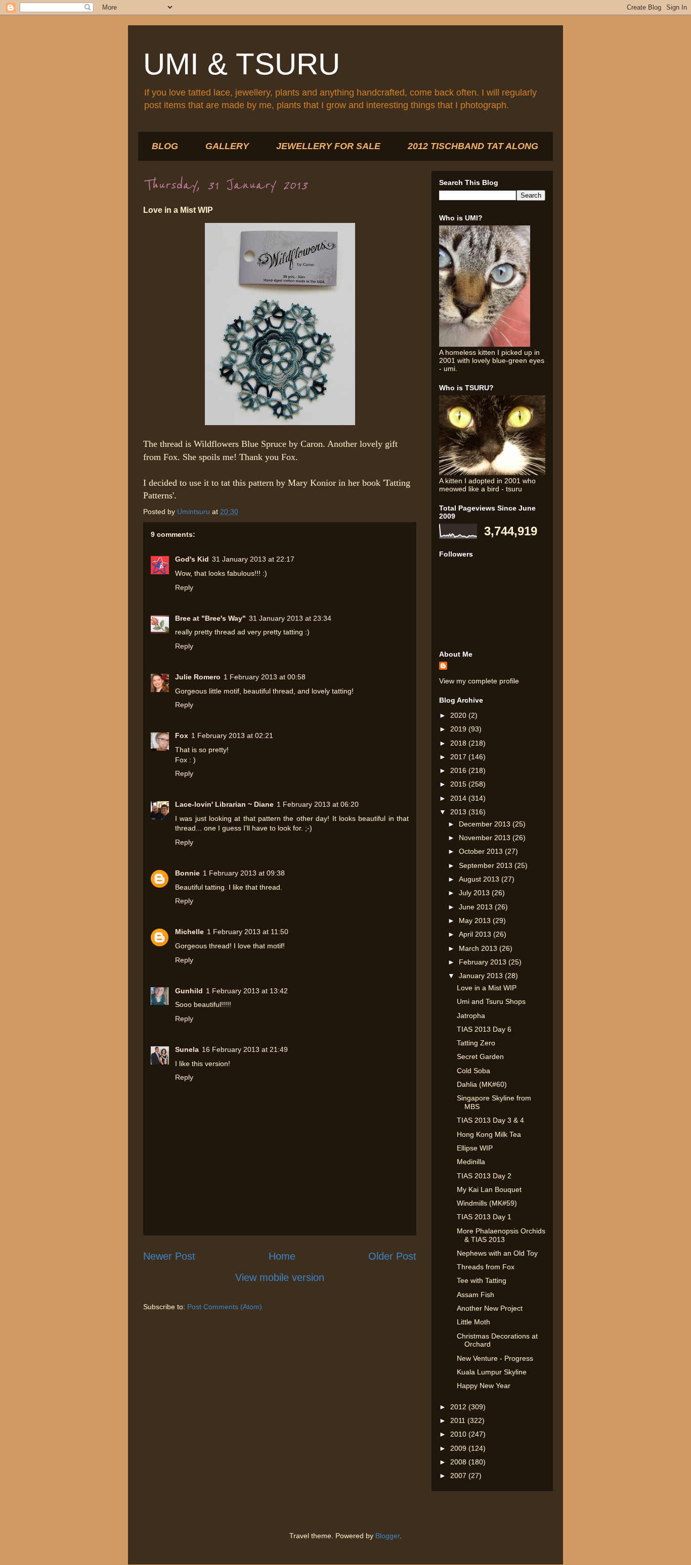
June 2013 (477, 907)
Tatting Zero (476, 1043)
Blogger (387, 1536)
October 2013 (482, 851)
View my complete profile (479, 681)
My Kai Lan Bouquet (489, 1189)
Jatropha (471, 1015)
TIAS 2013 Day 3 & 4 (490, 1120)
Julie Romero (198, 677)
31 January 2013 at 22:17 (253, 559)
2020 (459, 715)
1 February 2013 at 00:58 (265, 677)
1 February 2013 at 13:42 (247, 991)
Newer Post (169, 1256)
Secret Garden (480, 1056)
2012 (459, 1407)
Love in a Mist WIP (486, 988)
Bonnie (187, 873)
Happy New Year (483, 1386)
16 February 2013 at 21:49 (245, 1049)
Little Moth (473, 1322)
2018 (459, 743)
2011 (458, 1420)
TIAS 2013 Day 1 (484, 1217)
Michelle (189, 932)
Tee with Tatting (481, 1280)
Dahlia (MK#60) (482, 1084)
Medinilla (471, 1162)
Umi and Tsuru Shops (491, 1001)
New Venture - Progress (495, 1358)
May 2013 (476, 920)
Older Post (392, 1256)
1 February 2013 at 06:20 (318, 804)
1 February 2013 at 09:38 (244, 873)
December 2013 (485, 824)
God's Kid (192, 559)
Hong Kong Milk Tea (489, 1134)
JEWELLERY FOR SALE (328, 146)
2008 (459, 1462)
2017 (459, 757)
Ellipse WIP (475, 1148)
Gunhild (189, 991)
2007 (459, 1475)
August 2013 (480, 879)
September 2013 (486, 865)
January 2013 (482, 976)
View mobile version (279, 1277)
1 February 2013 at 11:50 (247, 932)
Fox (181, 735)
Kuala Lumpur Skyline (492, 1372)
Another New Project (490, 1308)
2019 (459, 729)
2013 (459, 812)
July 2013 (475, 893)
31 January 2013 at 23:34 (290, 618)
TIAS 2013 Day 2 (484, 1176)
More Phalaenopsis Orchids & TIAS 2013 (501, 1235)
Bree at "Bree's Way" (210, 618)
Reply (184, 587)
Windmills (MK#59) (487, 1203)
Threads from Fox (485, 1267)
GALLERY (227, 146)
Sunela (187, 1049)
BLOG (165, 146)
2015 (459, 784)
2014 (459, 798)
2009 (459, 1448)
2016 (459, 770)
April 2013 (476, 934)
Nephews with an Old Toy (497, 1253)
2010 (459, 1434)
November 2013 (485, 838)
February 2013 (483, 962)
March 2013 (479, 948)
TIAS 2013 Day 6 (484, 1029)
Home (282, 1256)
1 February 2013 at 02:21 (232, 735)
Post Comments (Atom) (224, 1307)
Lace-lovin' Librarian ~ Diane (224, 804)
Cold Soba (473, 1071)
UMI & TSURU (241, 64)
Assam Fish (475, 1295)
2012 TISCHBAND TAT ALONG (473, 146)
